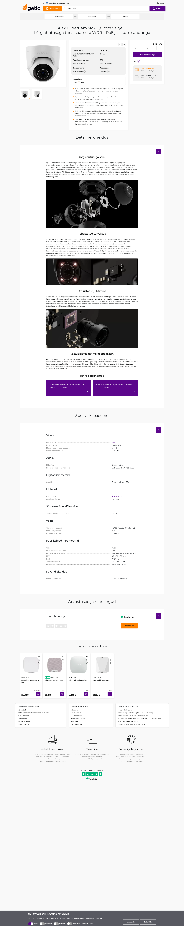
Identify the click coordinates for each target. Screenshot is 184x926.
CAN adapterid (76, 721)
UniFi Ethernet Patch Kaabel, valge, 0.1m (133, 712)
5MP (76, 82)
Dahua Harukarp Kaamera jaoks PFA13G (132, 721)
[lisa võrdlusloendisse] (120, 44)
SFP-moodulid (76, 712)
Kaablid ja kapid (23, 721)
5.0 (48, 671)
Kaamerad (92, 17)
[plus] (159, 48)
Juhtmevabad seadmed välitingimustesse (33, 710)
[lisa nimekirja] (124, 44)
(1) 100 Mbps (117, 496)
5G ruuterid (75, 707)
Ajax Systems (58, 17)
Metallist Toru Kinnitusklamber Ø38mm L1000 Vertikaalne (139, 715)
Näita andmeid (88, 923)
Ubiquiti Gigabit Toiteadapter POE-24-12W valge (136, 710)
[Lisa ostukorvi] (63, 692)
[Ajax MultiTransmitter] (102, 662)
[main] (32, 8)
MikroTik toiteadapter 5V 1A (128, 718)
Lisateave (99, 918)
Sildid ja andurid (77, 718)
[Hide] (158, 151)
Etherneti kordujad (78, 715)
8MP (82, 82)
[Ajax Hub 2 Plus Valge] (78, 662)
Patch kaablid (76, 710)
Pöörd (125, 17)
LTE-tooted (22, 707)
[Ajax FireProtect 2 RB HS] (31, 662)
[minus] (135, 48)
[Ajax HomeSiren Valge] (54, 662)
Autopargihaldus (24, 718)
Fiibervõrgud (22, 715)
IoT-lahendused (23, 712)
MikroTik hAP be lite (125, 707)
